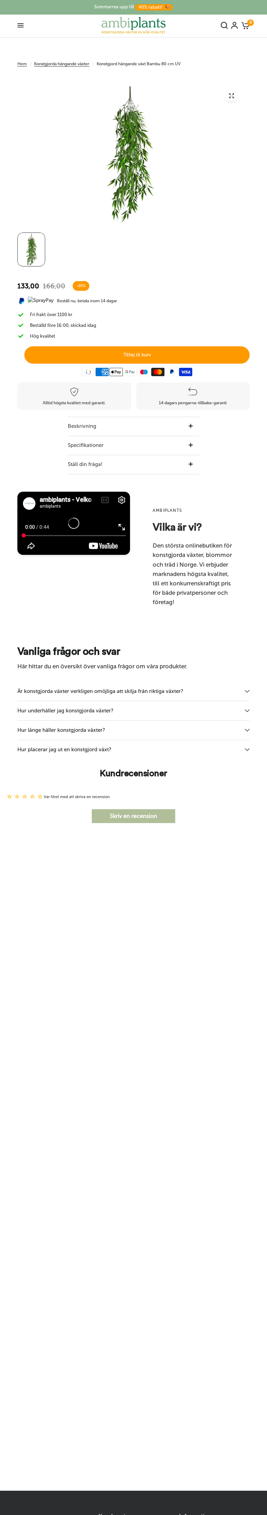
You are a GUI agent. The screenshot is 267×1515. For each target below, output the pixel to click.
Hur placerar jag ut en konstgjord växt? (64, 749)
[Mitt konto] (234, 25)
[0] (245, 25)
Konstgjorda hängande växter (61, 63)
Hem (22, 63)
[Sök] (224, 25)
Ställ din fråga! (85, 464)
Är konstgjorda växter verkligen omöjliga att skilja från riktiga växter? (100, 691)
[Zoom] (231, 96)
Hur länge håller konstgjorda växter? (61, 730)
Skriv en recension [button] (133, 816)
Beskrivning (82, 426)
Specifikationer (86, 445)
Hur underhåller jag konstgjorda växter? (65, 711)
